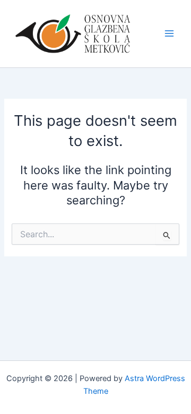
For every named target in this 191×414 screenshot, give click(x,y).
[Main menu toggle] (169, 33)
